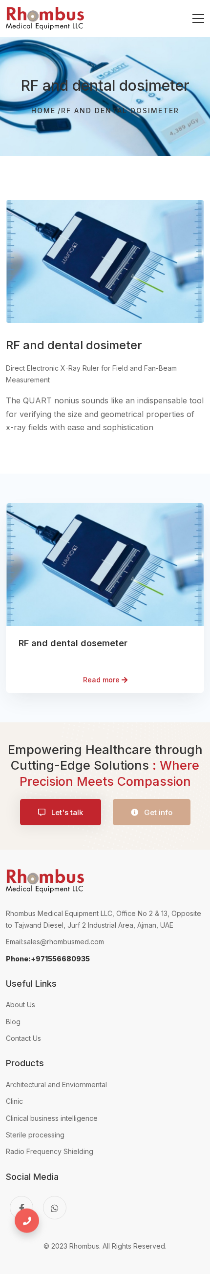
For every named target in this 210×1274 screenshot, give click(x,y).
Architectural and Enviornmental (56, 1084)
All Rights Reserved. (135, 1246)
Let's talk (66, 812)
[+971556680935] (31, 1227)
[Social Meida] (21, 1207)
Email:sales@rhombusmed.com (55, 941)
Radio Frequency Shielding (49, 1151)
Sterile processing (35, 1135)
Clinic (14, 1101)
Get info (157, 812)
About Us (20, 1004)
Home (43, 110)
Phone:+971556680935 (48, 959)
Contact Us (23, 1038)
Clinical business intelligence (52, 1118)
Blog (13, 1021)
